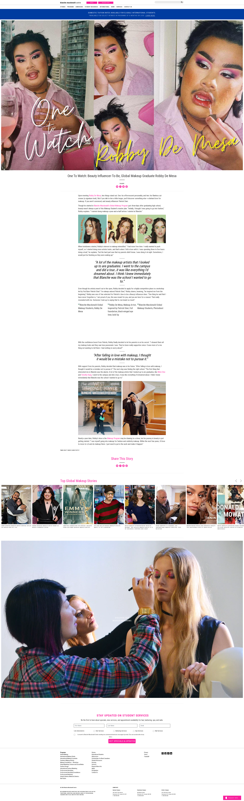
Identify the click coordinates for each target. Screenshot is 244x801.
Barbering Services (121, 731)
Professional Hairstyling (66, 770)
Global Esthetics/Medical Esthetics (69, 776)
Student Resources (91, 7)
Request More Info (97, 766)
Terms (145, 754)
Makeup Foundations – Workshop (69, 762)
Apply (91, 2)
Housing (94, 762)
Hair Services (100, 731)
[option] (16, 507)
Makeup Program (113, 438)
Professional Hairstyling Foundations (70, 772)
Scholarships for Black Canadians (101, 758)
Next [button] (241, 480)
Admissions (79, 7)
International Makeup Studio (67, 756)
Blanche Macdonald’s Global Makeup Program (111, 206)
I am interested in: (79, 731)
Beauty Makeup (67, 450)
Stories (62, 7)
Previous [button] (236, 480)
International (104, 7)
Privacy (146, 752)
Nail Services (159, 731)
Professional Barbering (66, 774)
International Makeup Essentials (68, 758)
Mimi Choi (161, 372)
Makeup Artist (75, 450)
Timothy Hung (86, 375)
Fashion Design (64, 766)
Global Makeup (64, 754)
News (113, 7)
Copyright (146, 756)
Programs (70, 7)
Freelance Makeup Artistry (67, 760)
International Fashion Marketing (68, 768)
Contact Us (128, 7)
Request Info (106, 2)
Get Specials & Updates (122, 741)
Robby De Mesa (95, 195)
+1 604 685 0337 (140, 795)
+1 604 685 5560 (165, 795)
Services (119, 7)
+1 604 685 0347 (116, 795)
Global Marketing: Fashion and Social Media (72, 764)
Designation (95, 770)
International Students (98, 754)
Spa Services (139, 731)
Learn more (150, 15)
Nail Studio (63, 778)
